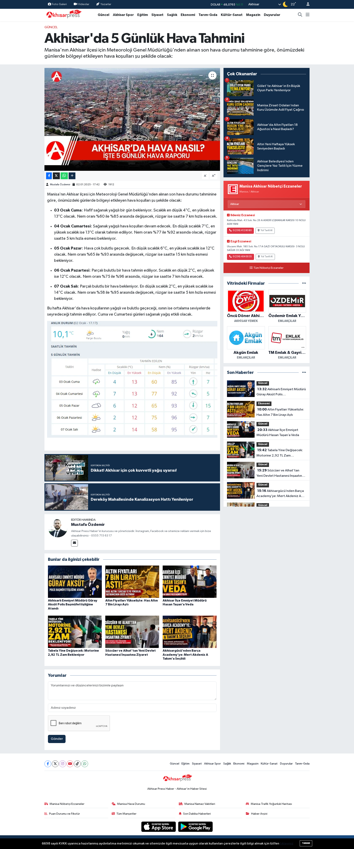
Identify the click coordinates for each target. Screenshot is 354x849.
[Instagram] (62, 763)
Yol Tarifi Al (266, 230)
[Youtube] (70, 763)
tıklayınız (286, 843)
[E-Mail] (74, 543)
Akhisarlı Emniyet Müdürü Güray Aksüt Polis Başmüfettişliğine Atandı (72, 604)
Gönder (57, 739)
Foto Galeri (59, 4)
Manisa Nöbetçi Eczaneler (67, 803)
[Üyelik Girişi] (306, 4)
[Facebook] (47, 763)
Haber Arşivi (259, 813)
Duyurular (272, 15)
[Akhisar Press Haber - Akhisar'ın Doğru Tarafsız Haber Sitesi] (63, 14)
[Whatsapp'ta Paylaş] (64, 175)
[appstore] (159, 826)
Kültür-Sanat (232, 15)
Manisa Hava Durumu (131, 803)
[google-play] (195, 826)
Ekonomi (188, 15)
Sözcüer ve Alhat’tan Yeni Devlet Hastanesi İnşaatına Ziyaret (280, 473)
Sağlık (172, 15)
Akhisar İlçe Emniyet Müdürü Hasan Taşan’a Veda (277, 432)
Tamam (306, 843)
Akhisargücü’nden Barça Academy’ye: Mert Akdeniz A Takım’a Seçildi (185, 654)
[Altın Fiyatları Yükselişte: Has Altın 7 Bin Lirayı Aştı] (132, 581)
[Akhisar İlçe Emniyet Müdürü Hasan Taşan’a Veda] (190, 581)
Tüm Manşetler (126, 813)
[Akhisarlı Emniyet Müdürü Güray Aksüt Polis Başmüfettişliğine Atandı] (75, 581)
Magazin (253, 15)
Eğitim (142, 15)
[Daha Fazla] (72, 175)
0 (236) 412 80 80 (242, 230)
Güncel (103, 15)
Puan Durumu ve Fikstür (64, 813)
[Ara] (300, 15)
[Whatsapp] (84, 763)
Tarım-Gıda (208, 15)
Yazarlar (105, 4)
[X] (55, 763)
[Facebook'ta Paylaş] (49, 175)
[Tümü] (304, 283)
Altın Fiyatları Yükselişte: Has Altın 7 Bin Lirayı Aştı (280, 412)
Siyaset (157, 15)
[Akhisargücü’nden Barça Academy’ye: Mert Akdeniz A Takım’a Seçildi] (190, 631)
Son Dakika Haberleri (197, 813)
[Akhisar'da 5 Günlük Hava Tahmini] (132, 119)
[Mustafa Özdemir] (58, 527)
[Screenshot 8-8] (132, 379)
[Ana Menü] (308, 15)
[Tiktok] (77, 763)
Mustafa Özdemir (60, 184)
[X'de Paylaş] (56, 175)
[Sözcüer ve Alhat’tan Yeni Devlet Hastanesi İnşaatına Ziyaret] (132, 631)
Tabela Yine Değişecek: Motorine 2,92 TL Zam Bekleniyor (279, 453)
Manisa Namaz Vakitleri (199, 803)
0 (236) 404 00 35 (242, 256)
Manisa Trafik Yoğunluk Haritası (271, 803)
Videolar (83, 4)
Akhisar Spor (123, 15)
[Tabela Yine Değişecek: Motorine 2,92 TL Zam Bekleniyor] (75, 631)
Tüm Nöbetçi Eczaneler (268, 268)
